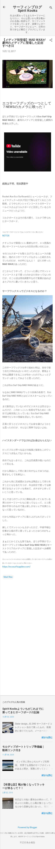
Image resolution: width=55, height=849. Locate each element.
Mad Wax (8, 577)
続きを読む (47, 737)
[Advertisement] (27, 670)
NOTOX (5, 235)
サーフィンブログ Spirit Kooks (27, 9)
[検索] (51, 8)
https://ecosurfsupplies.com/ (16, 566)
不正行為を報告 (27, 842)
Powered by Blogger (27, 827)
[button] (51, 40)
